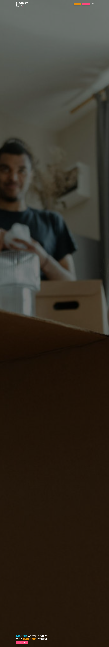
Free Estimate (86, 4)
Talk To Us (77, 4)
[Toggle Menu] (92, 4)
